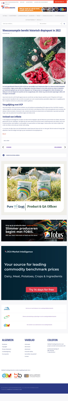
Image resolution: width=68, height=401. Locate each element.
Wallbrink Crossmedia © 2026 (14, 389)
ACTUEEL (5, 15)
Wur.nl (4, 133)
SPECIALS (39, 20)
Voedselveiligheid (47, 15)
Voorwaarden (5, 354)
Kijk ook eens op (59, 1)
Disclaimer (4, 344)
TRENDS (38, 15)
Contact (7, 4)
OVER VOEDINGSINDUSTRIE (11, 2)
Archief (22, 2)
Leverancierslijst (23, 15)
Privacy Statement (6, 349)
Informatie (27, 344)
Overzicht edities (29, 351)
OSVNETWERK (12, 15)
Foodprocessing (59, 15)
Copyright (4, 346)
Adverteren (29, 2)
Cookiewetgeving (6, 351)
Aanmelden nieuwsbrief (41, 2)
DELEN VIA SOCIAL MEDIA (12, 155)
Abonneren (27, 346)
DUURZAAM (31, 15)
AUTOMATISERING (30, 20)
